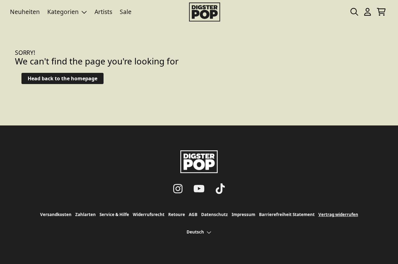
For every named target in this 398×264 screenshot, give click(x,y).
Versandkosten (56, 214)
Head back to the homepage (62, 78)
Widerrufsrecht (148, 214)
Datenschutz (214, 214)
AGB (193, 214)
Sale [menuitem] (126, 11)
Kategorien (63, 11)
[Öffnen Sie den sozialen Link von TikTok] (220, 189)
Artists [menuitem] (103, 11)
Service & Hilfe (114, 214)
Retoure (176, 214)
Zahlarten (85, 214)
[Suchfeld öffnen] (353, 11)
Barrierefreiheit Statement (287, 214)
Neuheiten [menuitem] (25, 11)
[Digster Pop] (204, 11)
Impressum (243, 214)
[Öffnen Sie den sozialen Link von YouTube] (199, 189)
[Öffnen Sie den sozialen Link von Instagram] (178, 189)
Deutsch (195, 232)
